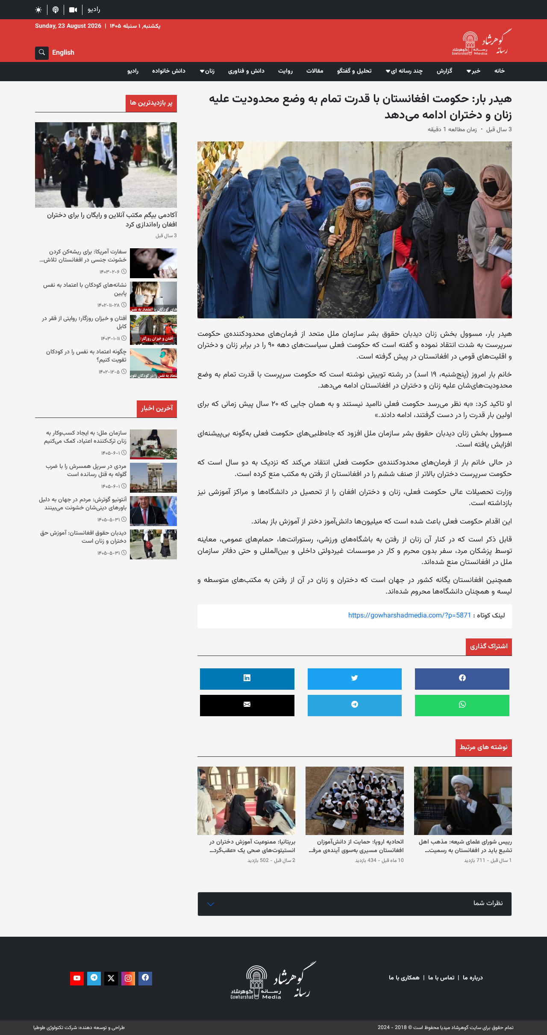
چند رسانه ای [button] (407, 71)
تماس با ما (441, 978)
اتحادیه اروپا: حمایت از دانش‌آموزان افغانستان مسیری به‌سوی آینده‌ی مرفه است (357, 851)
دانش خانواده (168, 71)
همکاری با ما (404, 978)
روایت (285, 71)
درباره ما (473, 978)
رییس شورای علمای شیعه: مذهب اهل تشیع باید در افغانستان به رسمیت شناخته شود (465, 851)
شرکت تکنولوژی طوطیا (55, 1028)
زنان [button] (210, 71)
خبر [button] (476, 71)
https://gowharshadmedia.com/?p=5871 (409, 616)
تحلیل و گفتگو (354, 71)
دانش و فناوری (246, 71)
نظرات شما (488, 903)
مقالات (314, 71)
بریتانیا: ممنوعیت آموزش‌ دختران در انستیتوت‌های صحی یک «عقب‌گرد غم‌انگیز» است (252, 851)
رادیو (94, 9)
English (63, 53)
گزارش (444, 71)
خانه (499, 71)
